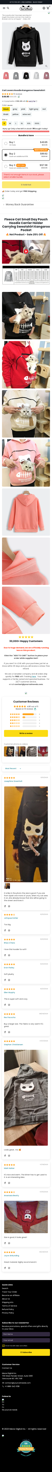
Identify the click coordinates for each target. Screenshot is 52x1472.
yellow (15, 114)
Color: (7, 105)
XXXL (37, 123)
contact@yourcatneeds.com (16, 1383)
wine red (26, 114)
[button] (7, 94)
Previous (4, 46)
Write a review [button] (26, 733)
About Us (6, 1299)
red (44, 109)
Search (5, 1288)
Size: (4, 119)
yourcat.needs (10, 1410)
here (34, 676)
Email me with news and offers (16, 1346)
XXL (29, 123)
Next (48, 46)
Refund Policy (8, 1309)
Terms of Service (9, 1306)
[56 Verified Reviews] (26, 1457)
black (6, 109)
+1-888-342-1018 (10, 1386)
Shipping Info (7, 1302)
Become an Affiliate (11, 1295)
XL (22, 123)
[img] (9, 778)
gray (15, 109)
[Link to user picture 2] (7, 886)
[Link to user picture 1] (26, 834)
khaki (5, 114)
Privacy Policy (8, 1313)
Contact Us (7, 1368)
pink (23, 109)
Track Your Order (9, 1292)
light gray (33, 109)
